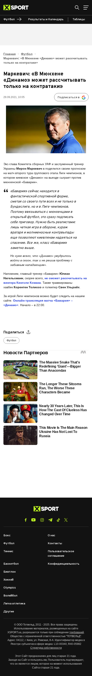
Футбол (27, 54)
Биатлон (9, 572)
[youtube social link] (33, 519)
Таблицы (79, 19)
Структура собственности (46, 647)
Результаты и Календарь (46, 19)
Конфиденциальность (63, 564)
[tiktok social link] (58, 520)
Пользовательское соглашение (61, 554)
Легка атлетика (14, 603)
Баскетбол (11, 564)
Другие (8, 611)
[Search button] (77, 7)
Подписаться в (69, 97)
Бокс (6, 535)
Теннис (8, 551)
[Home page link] (17, 7)
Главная (9, 54)
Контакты (55, 543)
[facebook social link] (26, 520)
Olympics (9, 588)
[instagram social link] (42, 520)
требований (76, 632)
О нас (51, 535)
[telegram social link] (50, 520)
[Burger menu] (86, 7)
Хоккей (8, 580)
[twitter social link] (66, 520)
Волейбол (10, 596)
